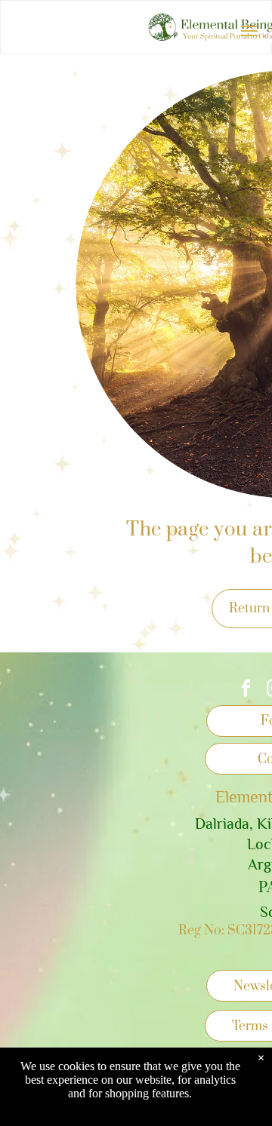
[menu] (249, 31)
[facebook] (246, 690)
